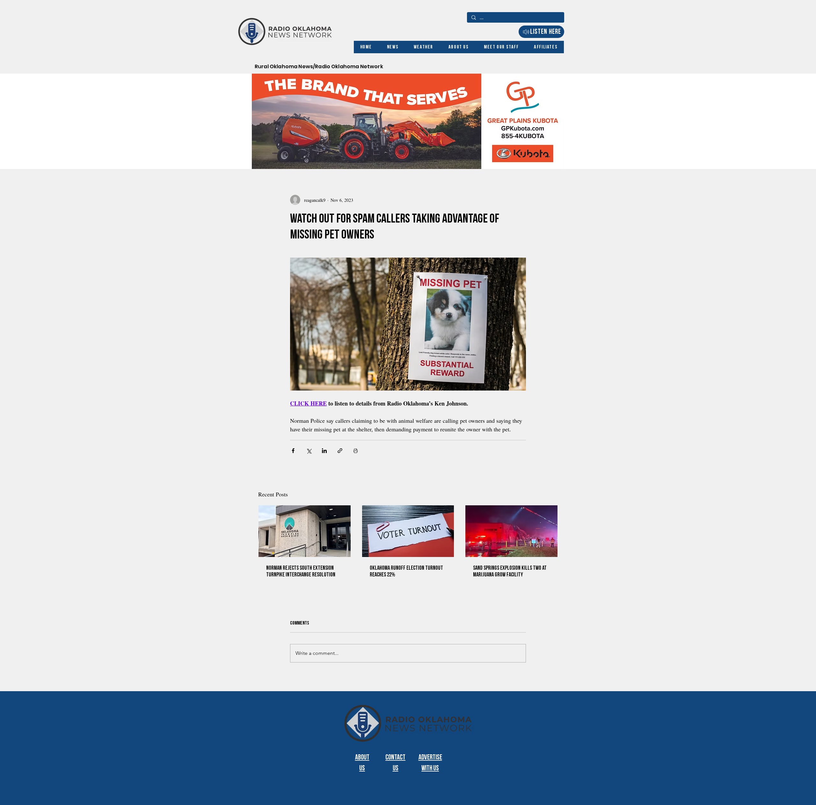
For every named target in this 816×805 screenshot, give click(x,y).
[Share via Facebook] (293, 451)
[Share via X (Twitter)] (309, 451)
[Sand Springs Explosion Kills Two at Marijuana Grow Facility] (511, 531)
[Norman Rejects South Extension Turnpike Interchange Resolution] (305, 531)
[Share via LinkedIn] (324, 451)
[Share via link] (340, 451)
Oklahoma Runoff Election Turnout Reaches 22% (406, 571)
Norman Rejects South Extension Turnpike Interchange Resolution (300, 571)
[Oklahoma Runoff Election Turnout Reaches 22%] (408, 531)
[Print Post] (356, 451)
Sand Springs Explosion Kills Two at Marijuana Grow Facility (510, 571)
